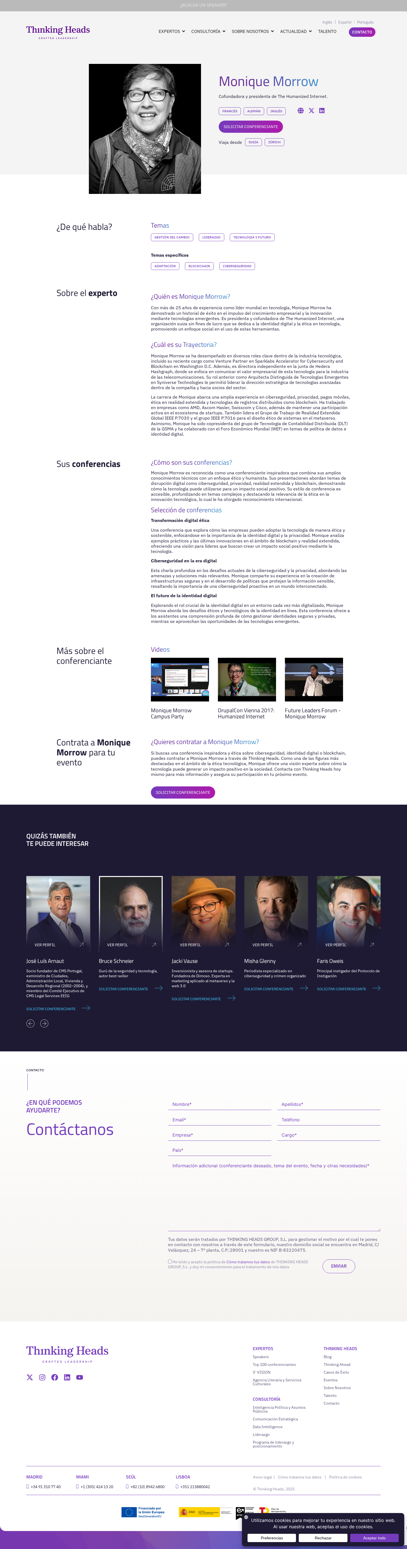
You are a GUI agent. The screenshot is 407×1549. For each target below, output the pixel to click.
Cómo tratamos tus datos (248, 1261)
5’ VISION (262, 1372)
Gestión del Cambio (172, 237)
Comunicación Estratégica (275, 1419)
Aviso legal (263, 1477)
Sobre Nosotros (337, 1387)
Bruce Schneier (116, 961)
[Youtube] (79, 1377)
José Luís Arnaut (45, 961)
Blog (327, 1356)
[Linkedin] (67, 1377)
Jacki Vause (185, 961)
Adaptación (165, 266)
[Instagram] (42, 1377)
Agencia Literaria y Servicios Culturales (277, 1382)
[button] (30, 1023)
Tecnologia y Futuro (252, 237)
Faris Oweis (330, 961)
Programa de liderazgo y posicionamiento (273, 1444)
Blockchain (199, 266)
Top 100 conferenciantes (274, 1364)
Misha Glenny (260, 961)
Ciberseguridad (237, 266)
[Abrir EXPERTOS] (183, 31)
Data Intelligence (268, 1426)
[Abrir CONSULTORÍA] (224, 31)
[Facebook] (54, 1377)
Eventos (331, 1380)
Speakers (261, 1356)
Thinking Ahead (337, 1364)
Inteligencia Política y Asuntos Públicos (279, 1409)
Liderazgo (211, 237)
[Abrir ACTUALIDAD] (310, 31)
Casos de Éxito (336, 1372)
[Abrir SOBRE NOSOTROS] (272, 31)
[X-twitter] (29, 1377)
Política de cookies (345, 1477)
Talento (330, 1395)
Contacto (331, 1403)
